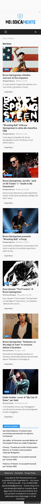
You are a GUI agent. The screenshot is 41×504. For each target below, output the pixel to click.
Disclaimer (19, 473)
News (6, 69)
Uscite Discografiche (11, 230)
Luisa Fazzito (9, 350)
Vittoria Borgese (10, 295)
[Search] (35, 32)
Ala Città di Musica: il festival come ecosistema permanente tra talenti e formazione (18, 433)
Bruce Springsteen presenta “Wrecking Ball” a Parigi (20, 220)
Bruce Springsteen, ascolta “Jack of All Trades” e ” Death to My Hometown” (20, 165)
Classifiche (8, 119)
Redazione (8, 473)
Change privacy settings (32, 502)
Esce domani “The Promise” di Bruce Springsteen (20, 273)
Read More (8, 92)
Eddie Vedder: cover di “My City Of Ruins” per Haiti (20, 381)
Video (7, 391)
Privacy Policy (30, 473)
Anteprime (8, 175)
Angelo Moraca (9, 81)
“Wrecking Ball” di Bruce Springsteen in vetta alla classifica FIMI (20, 109)
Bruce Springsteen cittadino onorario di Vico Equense (20, 59)
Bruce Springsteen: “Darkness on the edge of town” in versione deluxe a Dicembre (20, 326)
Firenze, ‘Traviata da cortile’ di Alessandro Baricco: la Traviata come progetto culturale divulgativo (20, 450)
